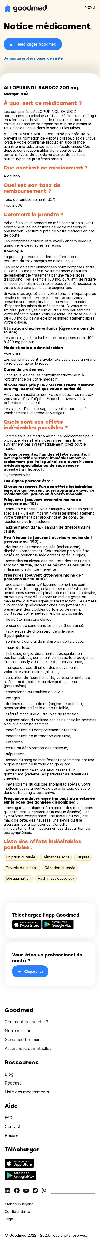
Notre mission (18, 1030)
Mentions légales (19, 1204)
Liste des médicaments (27, 1091)
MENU (90, 7)
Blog (9, 1074)
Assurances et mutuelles (28, 1048)
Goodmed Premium (23, 1039)
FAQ (9, 1117)
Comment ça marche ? (26, 1021)
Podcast (13, 1083)
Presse (11, 1135)
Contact (12, 1126)
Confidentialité (17, 1211)
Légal (9, 1219)
